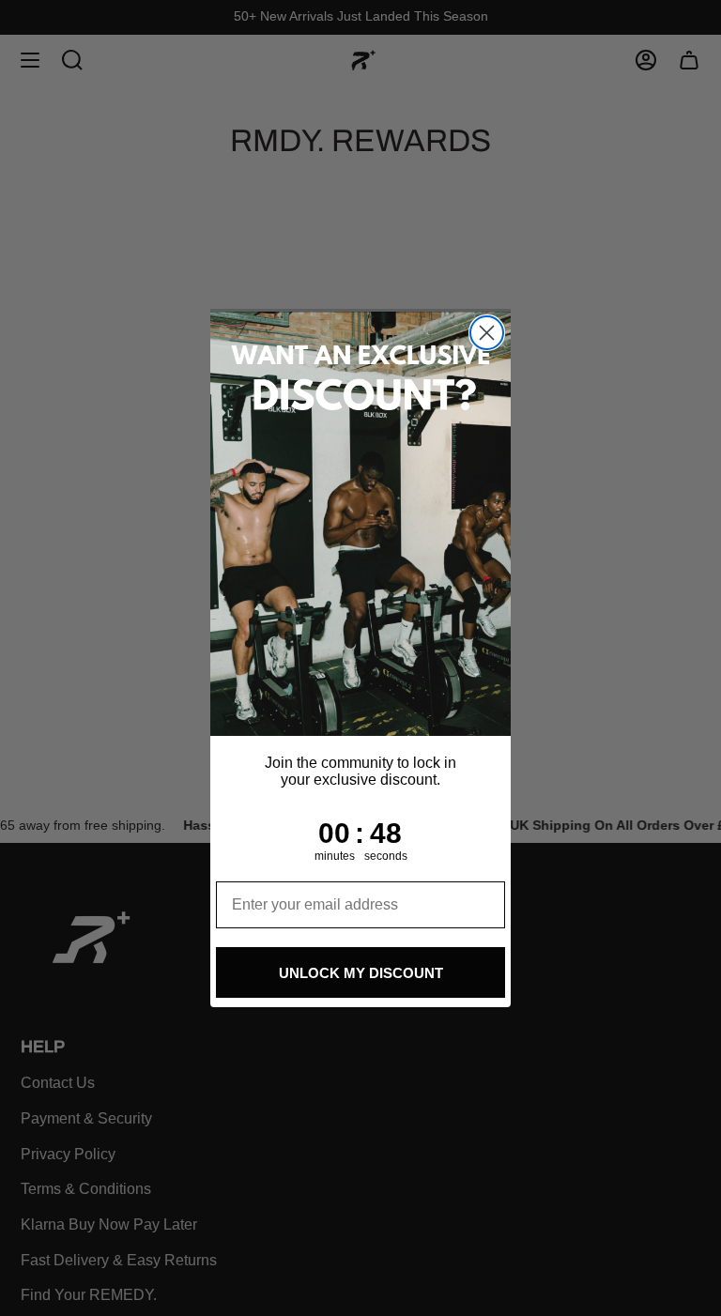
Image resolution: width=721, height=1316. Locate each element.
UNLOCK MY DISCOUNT (361, 973)
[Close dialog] (486, 332)
